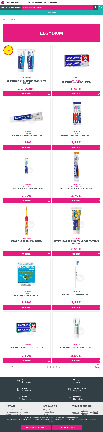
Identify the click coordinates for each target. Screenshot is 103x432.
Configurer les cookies (35, 427)
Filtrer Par (51, 13)
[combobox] (57, 7)
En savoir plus (80, 419)
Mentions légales (48, 412)
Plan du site (47, 414)
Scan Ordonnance (13, 7)
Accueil (5, 19)
